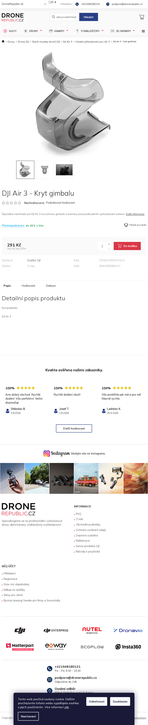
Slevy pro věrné (13, 595)
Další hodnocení (74, 428)
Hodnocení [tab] (28, 285)
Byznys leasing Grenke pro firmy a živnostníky (32, 600)
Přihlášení (9, 573)
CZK (51, 2)
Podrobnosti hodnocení (60, 202)
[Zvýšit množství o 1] (109, 244)
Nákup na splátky (14, 589)
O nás (79, 519)
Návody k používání (88, 551)
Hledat (88, 17)
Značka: (33, 260)
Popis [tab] (7, 285)
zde (66, 707)
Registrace (10, 579)
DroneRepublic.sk (12, 4)
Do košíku (130, 246)
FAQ (78, 514)
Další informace (135, 214)
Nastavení (28, 716)
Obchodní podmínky (88, 524)
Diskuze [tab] (51, 285)
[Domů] (4, 41)
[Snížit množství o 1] (109, 248)
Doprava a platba (87, 535)
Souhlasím (120, 701)
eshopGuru (140, 717)
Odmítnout (97, 701)
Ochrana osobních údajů (91, 530)
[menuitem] (10, 31)
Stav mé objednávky (16, 584)
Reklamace (83, 540)
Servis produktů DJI (87, 546)
